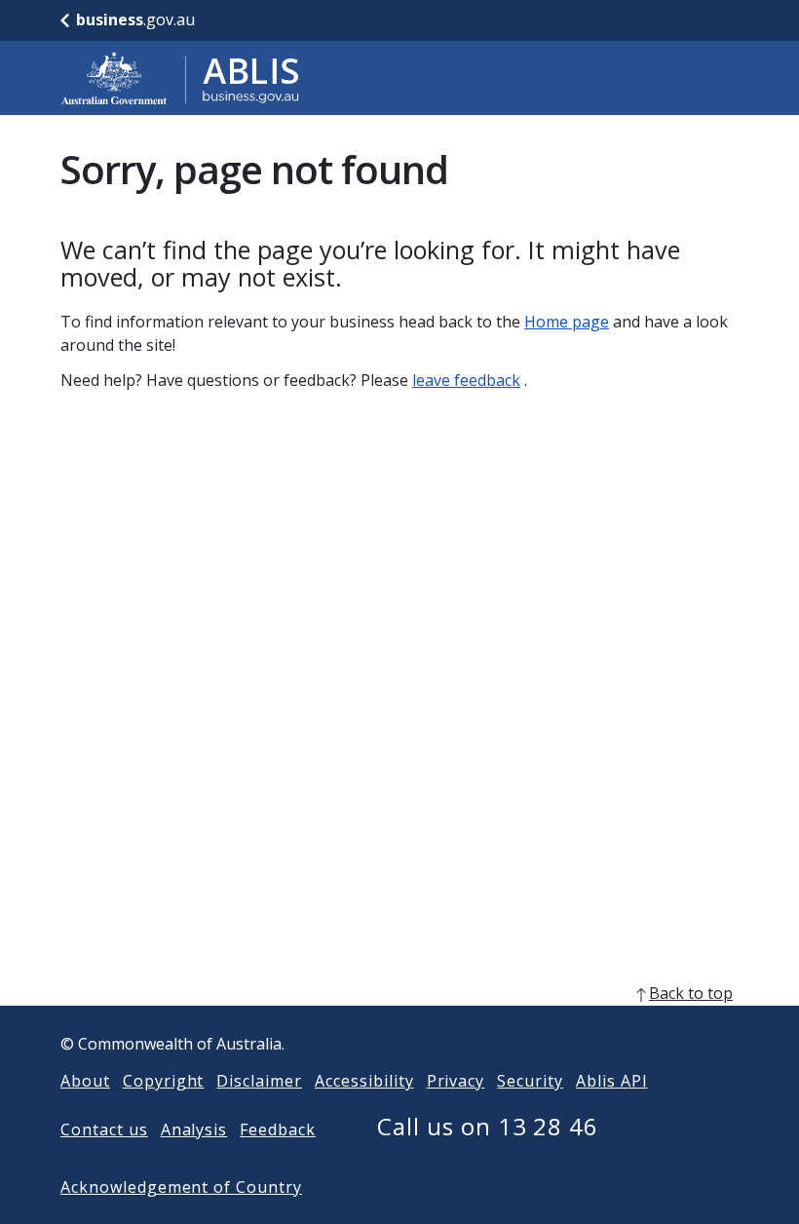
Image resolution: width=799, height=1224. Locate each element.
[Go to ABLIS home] (180, 78)
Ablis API (612, 1080)
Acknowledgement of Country (181, 1187)
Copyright (164, 1080)
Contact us (104, 1129)
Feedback (278, 1129)
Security (530, 1080)
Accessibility (364, 1080)
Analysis (194, 1129)
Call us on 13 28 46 (487, 1126)
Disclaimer (259, 1080)
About (85, 1080)
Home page (566, 321)
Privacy (456, 1080)
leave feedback (466, 380)
